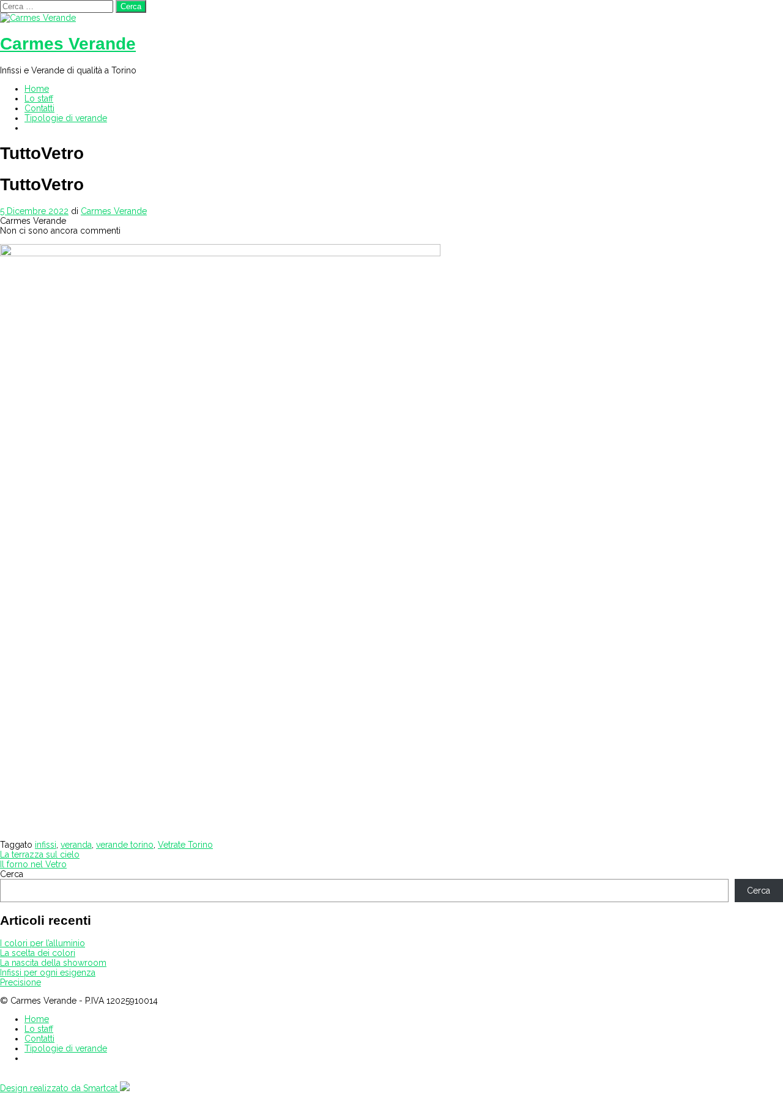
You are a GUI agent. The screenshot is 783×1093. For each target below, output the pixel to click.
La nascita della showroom (53, 963)
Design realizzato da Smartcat (60, 1088)
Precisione (20, 982)
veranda (76, 845)
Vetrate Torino (185, 845)
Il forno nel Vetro (33, 864)
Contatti (39, 108)
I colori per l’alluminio (42, 943)
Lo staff (38, 98)
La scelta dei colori (37, 953)
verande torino (125, 845)
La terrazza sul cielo (40, 854)
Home (36, 89)
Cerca (11, 874)
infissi (45, 845)
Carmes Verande (68, 43)
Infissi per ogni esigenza (47, 972)
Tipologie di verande (65, 118)
